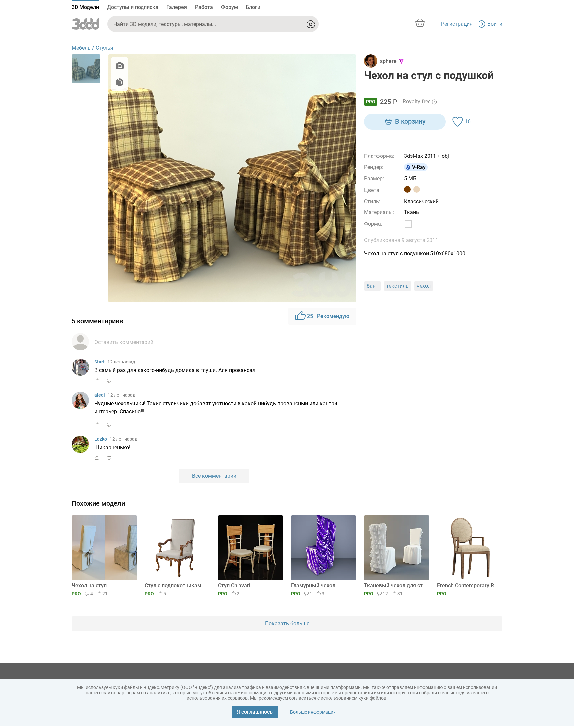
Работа (204, 7)
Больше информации (313, 712)
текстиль (397, 286)
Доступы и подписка (132, 7)
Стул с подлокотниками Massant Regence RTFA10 (176, 585)
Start (99, 361)
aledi (99, 395)
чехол (424, 286)
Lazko (100, 439)
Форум (229, 7)
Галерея (176, 7)
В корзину (410, 121)
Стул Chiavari (234, 585)
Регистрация (457, 24)
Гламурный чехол (313, 585)
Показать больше (287, 623)
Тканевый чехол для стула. (395, 585)
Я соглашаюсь (255, 712)
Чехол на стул (89, 585)
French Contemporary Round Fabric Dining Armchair (468, 585)
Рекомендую (328, 316)
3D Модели (85, 7)
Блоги (253, 7)
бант (372, 286)
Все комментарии (214, 476)
